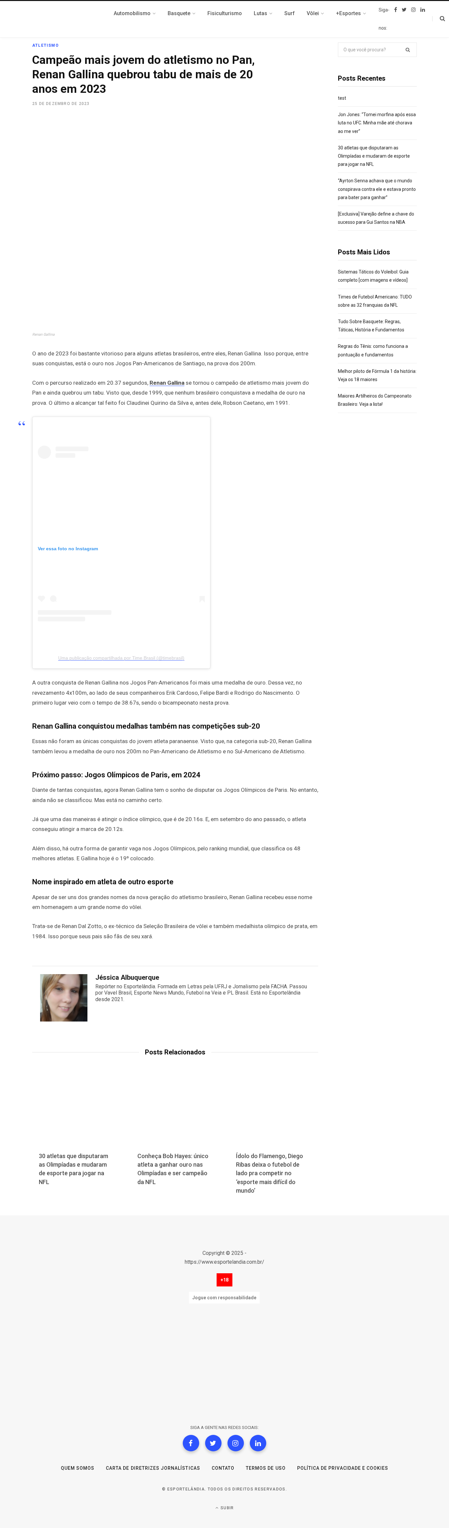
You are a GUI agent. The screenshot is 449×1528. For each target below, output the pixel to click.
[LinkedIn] (258, 1443)
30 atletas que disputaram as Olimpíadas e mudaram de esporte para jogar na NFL (374, 156)
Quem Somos (78, 1468)
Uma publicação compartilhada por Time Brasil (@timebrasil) (121, 657)
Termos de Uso (266, 1468)
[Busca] (438, 18)
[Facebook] (191, 1443)
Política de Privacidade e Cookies (343, 1468)
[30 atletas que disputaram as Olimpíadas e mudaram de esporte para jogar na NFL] (76, 1114)
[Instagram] (235, 1443)
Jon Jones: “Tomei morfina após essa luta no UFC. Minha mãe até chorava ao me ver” (377, 123)
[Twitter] (213, 1443)
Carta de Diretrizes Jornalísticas (153, 1468)
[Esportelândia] (65, 19)
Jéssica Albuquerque (127, 977)
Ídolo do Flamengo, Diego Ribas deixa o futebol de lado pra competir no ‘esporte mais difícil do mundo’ (269, 1173)
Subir (226, 1508)
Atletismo (45, 45)
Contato (223, 1468)
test (342, 98)
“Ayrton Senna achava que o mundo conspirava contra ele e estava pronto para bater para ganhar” (377, 189)
